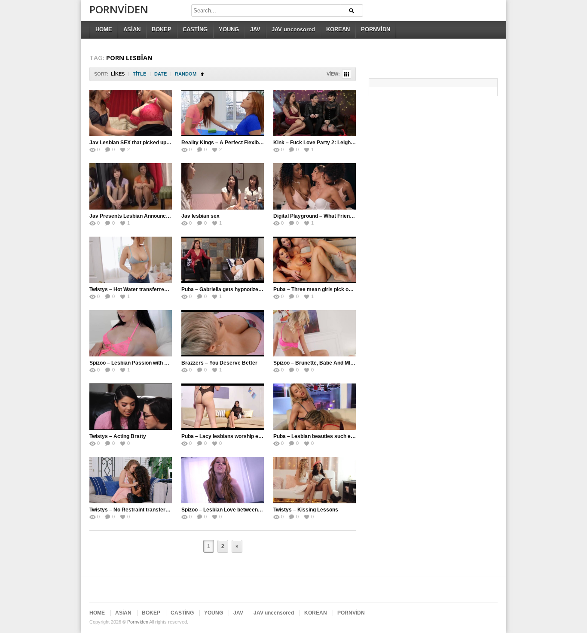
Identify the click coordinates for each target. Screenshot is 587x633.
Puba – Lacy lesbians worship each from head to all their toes (256, 436)
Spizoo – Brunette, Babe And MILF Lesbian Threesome (339, 363)
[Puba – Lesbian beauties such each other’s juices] (314, 407)
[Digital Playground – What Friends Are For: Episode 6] (314, 186)
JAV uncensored (293, 29)
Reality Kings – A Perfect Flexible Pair (227, 143)
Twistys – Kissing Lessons (305, 510)
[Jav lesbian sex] (222, 186)
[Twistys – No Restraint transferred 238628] (130, 480)
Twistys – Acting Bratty (117, 436)
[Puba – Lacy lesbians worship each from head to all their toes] (222, 407)
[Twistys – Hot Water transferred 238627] (130, 260)
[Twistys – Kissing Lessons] (314, 480)
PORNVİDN (375, 29)
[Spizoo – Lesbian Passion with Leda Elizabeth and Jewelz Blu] (130, 333)
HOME (103, 29)
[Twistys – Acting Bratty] (130, 407)
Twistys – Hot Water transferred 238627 (137, 289)
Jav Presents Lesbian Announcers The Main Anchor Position (163, 216)
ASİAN (132, 29)
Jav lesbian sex (200, 216)
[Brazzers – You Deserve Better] (222, 333)
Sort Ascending (202, 74)
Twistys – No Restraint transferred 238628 (141, 510)
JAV (255, 29)
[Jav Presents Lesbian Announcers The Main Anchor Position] (130, 186)
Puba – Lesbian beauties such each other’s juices (333, 436)
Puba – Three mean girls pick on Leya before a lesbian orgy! (346, 289)
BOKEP (161, 29)
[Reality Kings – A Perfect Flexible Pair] (222, 113)
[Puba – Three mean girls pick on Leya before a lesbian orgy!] (314, 260)
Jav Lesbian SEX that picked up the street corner (149, 143)
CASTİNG (195, 29)
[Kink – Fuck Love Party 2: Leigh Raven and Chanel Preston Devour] (314, 113)
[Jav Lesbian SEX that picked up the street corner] (130, 113)
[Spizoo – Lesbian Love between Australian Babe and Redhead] (222, 480)
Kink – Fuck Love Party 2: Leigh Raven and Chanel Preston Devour (355, 143)
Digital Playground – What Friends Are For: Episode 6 (338, 216)
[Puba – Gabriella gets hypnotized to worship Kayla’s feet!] (222, 260)
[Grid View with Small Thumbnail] (346, 74)
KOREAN (338, 29)
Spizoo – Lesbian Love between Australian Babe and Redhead (256, 510)
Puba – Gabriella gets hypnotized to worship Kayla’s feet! (250, 289)
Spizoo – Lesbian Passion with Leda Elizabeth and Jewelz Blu (163, 363)
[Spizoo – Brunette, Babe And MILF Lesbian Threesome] (314, 333)
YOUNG (229, 29)
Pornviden (118, 9)
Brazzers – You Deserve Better (219, 363)
